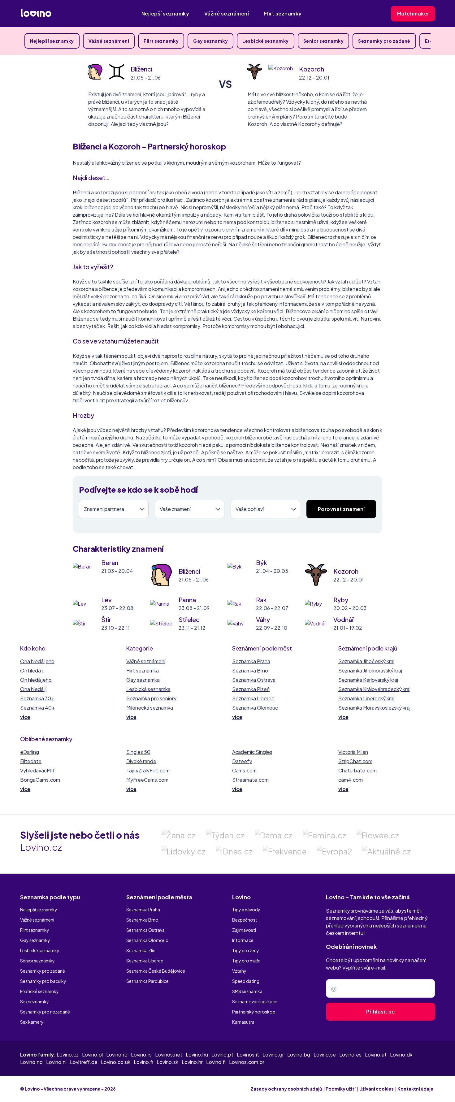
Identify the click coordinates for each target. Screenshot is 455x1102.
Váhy (263, 619)
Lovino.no (31, 1062)
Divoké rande (141, 761)
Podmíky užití (341, 1088)
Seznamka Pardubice (147, 981)
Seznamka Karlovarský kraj (368, 679)
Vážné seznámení (226, 13)
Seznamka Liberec (253, 698)
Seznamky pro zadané (384, 41)
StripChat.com (355, 761)
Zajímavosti (244, 930)
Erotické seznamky (39, 991)
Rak (261, 599)
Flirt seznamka (142, 670)
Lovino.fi (143, 1062)
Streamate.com (250, 779)
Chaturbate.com (357, 770)
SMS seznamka (247, 991)
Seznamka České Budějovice (155, 971)
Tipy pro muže (246, 960)
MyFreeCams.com (147, 779)
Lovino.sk (167, 1062)
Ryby (340, 599)
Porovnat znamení (341, 509)
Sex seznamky (34, 1001)
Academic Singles (252, 752)
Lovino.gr (273, 1054)
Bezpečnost (244, 920)
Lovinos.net (168, 1054)
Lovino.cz (68, 1054)
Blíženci (141, 69)
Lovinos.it (248, 1054)
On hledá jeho (36, 679)
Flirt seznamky (283, 13)
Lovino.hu (197, 1054)
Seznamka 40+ (37, 707)
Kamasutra (243, 1022)
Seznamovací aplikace (254, 1001)
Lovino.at (376, 1054)
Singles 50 (138, 752)
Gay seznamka (143, 679)
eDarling (29, 752)
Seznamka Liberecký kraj (366, 698)
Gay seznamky (210, 41)
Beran (109, 562)
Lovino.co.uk (115, 1062)
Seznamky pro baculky (43, 981)
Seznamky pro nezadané (45, 1011)
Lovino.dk (401, 1054)
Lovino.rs (141, 1054)
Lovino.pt (222, 1054)
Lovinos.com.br (246, 1062)
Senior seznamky (323, 41)
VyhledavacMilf (37, 770)
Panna (187, 599)
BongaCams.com (40, 779)
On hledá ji (32, 670)
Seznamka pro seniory (151, 698)
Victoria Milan (353, 752)
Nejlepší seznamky (165, 13)
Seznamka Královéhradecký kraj (374, 689)
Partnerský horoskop (253, 1011)
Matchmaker (413, 13)
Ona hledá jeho (37, 661)
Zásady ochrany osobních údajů (286, 1088)
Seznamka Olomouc (255, 707)
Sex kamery (32, 1022)
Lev (106, 599)
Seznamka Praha (251, 661)
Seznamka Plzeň (251, 689)
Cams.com (244, 770)
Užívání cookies (376, 1088)
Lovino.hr (192, 1062)
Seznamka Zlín (140, 950)
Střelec (189, 619)
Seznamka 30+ (37, 698)
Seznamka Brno (250, 670)
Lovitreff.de (84, 1062)
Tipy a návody (246, 909)
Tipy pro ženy (245, 950)
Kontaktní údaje (415, 1088)
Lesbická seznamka (148, 689)
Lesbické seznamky (265, 41)
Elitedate (30, 761)
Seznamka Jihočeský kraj (366, 661)
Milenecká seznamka (149, 707)
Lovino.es (350, 1054)
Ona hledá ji (33, 689)
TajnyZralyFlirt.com (148, 770)
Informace (243, 940)
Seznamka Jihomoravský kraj (370, 670)
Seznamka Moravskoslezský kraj (374, 707)
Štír (106, 619)
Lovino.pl (92, 1054)
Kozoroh (311, 69)
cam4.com (350, 779)
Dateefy (242, 761)
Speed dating (245, 981)
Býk (261, 562)
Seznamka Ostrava (253, 679)
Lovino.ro (117, 1054)
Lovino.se (325, 1054)
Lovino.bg (298, 1054)
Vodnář (343, 619)
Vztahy (239, 971)
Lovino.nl (56, 1062)
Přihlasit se (380, 1011)
